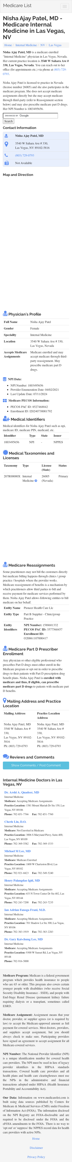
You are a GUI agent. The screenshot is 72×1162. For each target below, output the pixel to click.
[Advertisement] (36, 268)
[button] (36, 480)
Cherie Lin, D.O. (15, 821)
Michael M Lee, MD (17, 851)
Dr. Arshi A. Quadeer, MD (21, 792)
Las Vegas (55, 45)
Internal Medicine (26, 45)
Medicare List (17, 5)
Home (8, 45)
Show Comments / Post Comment (36, 765)
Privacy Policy (36, 1157)
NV (43, 45)
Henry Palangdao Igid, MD (22, 880)
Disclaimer (36, 1148)
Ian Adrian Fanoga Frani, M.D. (25, 910)
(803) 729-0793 (24, 155)
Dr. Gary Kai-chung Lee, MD (23, 939)
